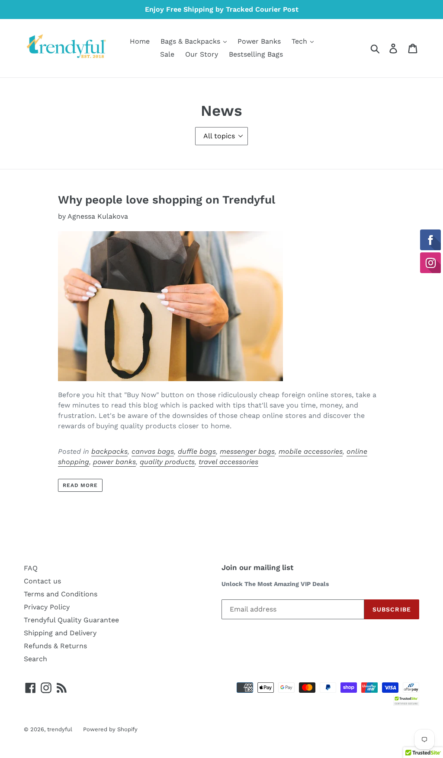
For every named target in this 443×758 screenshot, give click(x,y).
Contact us (42, 581)
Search (35, 659)
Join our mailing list (257, 567)
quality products (167, 462)
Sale (167, 54)
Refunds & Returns (55, 646)
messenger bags (247, 451)
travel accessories (228, 462)
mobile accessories (311, 451)
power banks (114, 462)
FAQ (31, 568)
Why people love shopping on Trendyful (166, 199)
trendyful (59, 729)
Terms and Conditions (60, 594)
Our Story (201, 54)
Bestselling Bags (256, 54)
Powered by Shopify (110, 729)
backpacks (109, 451)
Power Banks (259, 41)
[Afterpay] (411, 687)
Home (140, 41)
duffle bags (197, 451)
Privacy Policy (47, 607)
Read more (80, 485)
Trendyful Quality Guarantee (71, 620)
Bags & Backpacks (191, 41)
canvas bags (153, 451)
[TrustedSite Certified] (406, 700)
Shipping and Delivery (60, 633)
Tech (300, 41)
